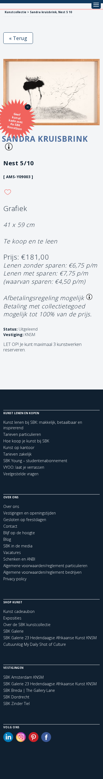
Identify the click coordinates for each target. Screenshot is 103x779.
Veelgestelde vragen (20, 473)
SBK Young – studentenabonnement (35, 460)
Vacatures (12, 552)
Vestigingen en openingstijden (29, 513)
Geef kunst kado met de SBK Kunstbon (15, 121)
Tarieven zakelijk (17, 454)
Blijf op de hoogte (19, 532)
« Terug (18, 38)
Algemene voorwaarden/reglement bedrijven (42, 572)
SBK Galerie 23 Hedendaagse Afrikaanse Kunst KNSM (50, 637)
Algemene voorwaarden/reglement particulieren (45, 565)
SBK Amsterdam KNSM (23, 677)
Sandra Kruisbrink (45, 138)
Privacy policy (14, 578)
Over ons (11, 506)
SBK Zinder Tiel (16, 703)
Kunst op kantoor (18, 447)
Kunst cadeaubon (19, 611)
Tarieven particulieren (22, 434)
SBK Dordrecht (16, 697)
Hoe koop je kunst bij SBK (26, 440)
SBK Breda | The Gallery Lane (29, 690)
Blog (7, 539)
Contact (10, 526)
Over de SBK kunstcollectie (27, 624)
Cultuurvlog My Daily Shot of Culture (34, 644)
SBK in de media (17, 545)
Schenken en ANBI (19, 559)
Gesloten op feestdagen (24, 519)
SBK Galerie (13, 631)
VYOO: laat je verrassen (23, 467)
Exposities (12, 618)
